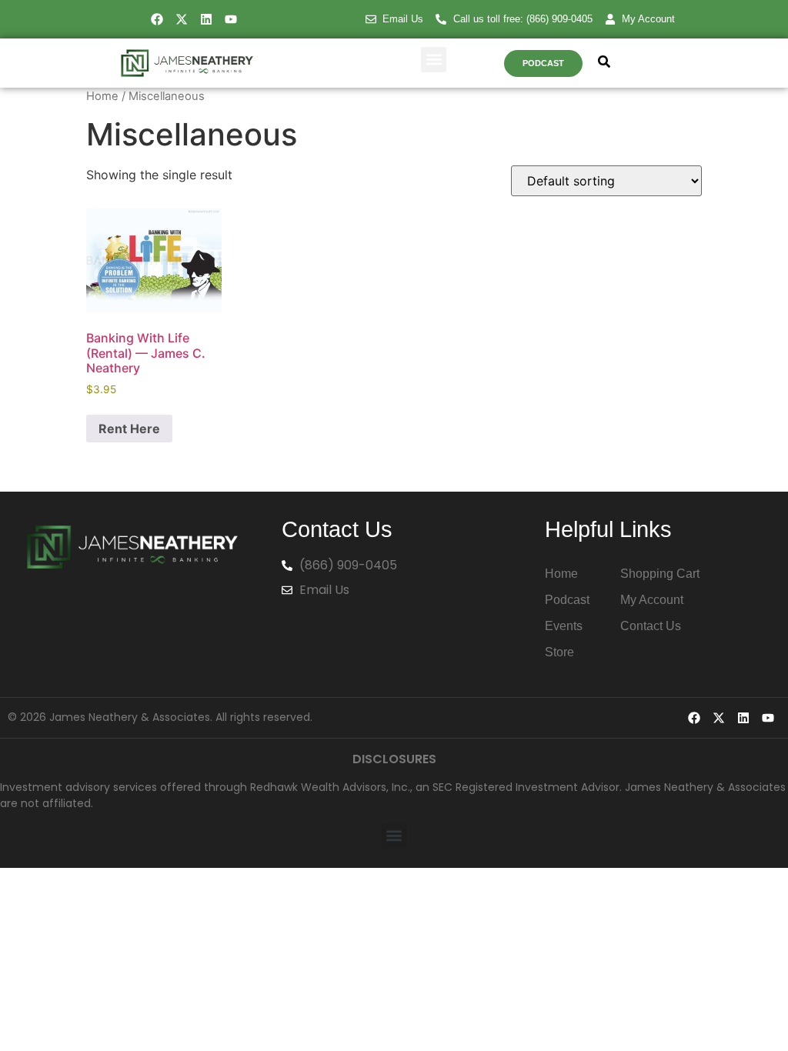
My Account (651, 599)
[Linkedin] (206, 19)
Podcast (567, 599)
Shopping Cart (660, 573)
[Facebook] (157, 19)
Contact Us (650, 625)
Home (102, 96)
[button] (433, 59)
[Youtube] (231, 19)
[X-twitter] (181, 19)
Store (559, 652)
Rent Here (129, 428)
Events (564, 625)
